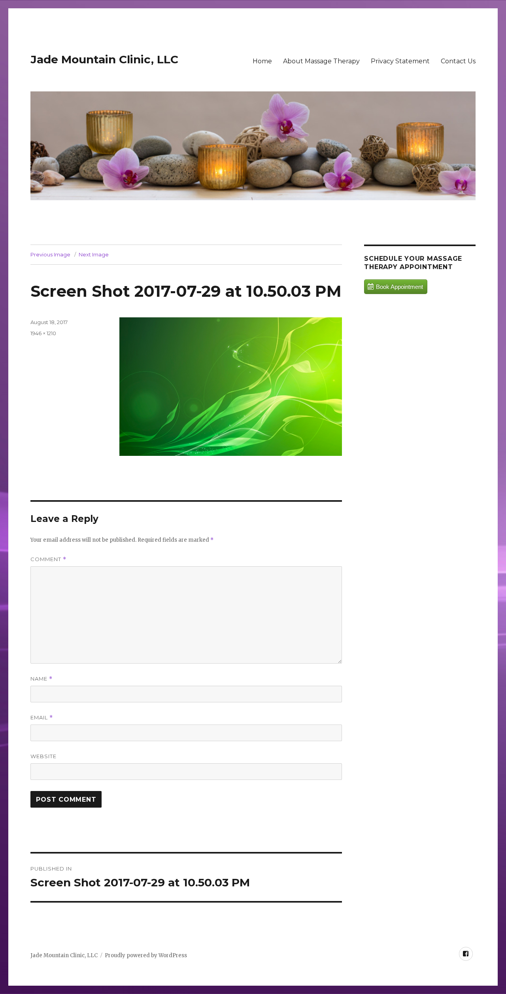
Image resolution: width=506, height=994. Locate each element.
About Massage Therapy (321, 61)
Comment (48, 559)
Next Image (94, 254)
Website (43, 756)
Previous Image (50, 254)
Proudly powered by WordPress (146, 955)
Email (41, 717)
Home (262, 61)
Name (41, 678)
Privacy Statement (400, 61)
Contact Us (458, 61)
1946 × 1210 (43, 333)
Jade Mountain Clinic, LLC (104, 59)
